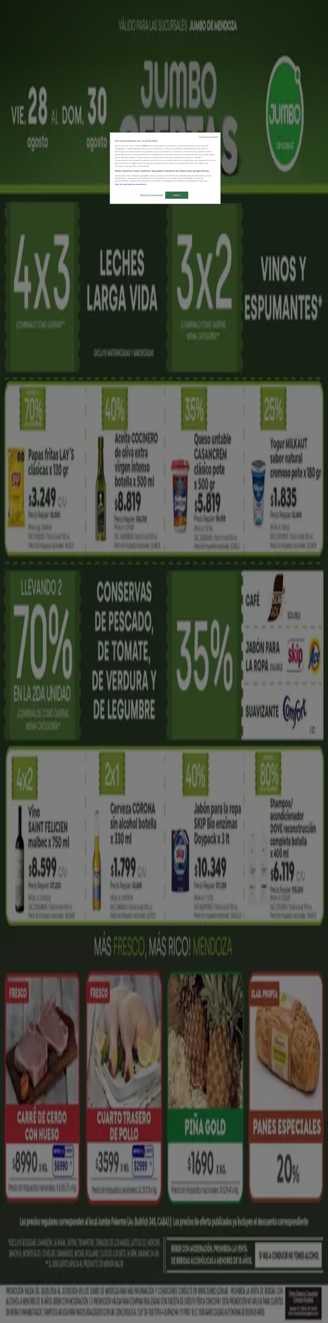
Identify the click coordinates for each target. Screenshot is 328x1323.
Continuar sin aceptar (208, 137)
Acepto (176, 195)
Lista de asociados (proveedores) (130, 184)
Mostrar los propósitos (151, 195)
